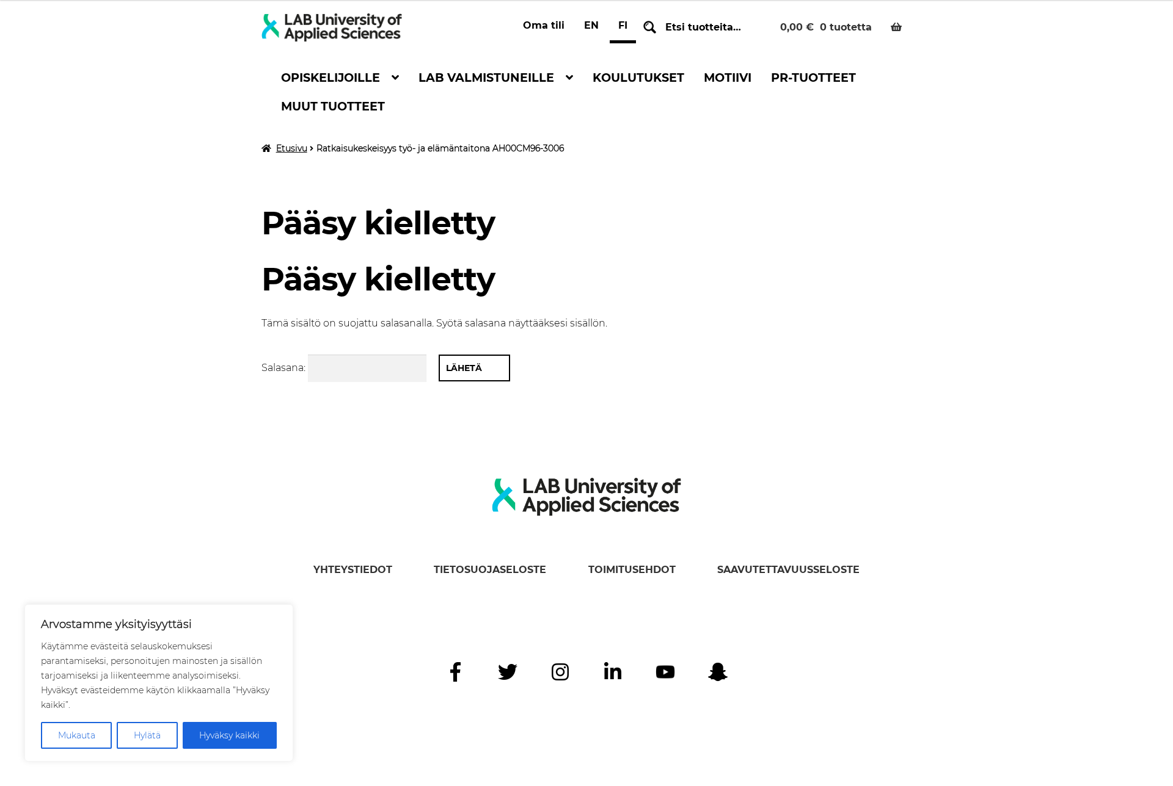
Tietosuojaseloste (490, 569)
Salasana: (284, 367)
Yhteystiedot (352, 569)
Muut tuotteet (333, 106)
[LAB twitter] (507, 672)
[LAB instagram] (560, 672)
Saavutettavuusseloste (788, 569)
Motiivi (727, 77)
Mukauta (76, 735)
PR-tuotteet (813, 77)
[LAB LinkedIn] (613, 672)
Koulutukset (638, 77)
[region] (158, 683)
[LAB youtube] (665, 672)
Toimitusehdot (632, 569)
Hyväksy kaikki (229, 735)
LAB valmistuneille (486, 77)
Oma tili (544, 25)
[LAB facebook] (455, 672)
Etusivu (291, 148)
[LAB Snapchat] (718, 672)
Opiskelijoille (330, 77)
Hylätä (147, 735)
